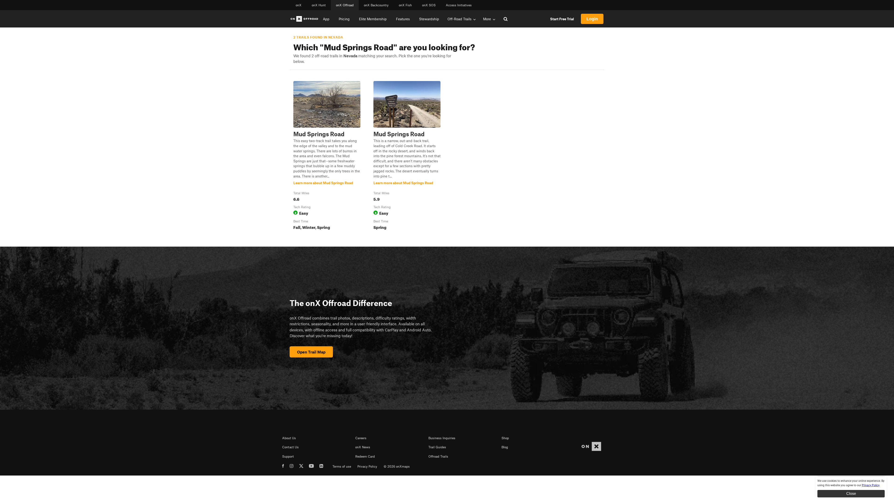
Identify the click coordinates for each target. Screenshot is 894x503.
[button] (327, 156)
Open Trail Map (311, 352)
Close (851, 494)
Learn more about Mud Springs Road (327, 156)
